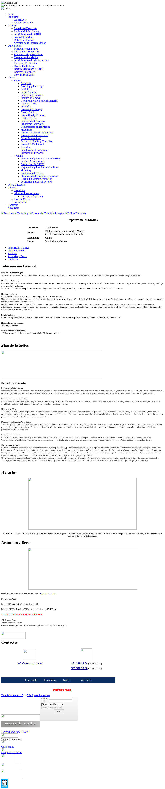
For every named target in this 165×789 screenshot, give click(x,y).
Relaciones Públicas (24, 40)
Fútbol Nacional (29, 92)
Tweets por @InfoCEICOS (15, 731)
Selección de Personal (32, 152)
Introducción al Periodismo (34, 150)
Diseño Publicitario (24, 66)
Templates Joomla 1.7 (12, 695)
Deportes (25, 147)
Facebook (31, 680)
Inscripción (19, 190)
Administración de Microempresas (31, 60)
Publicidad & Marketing (26, 31)
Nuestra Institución (23, 22)
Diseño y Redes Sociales (26, 51)
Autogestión (20, 202)
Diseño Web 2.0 (29, 118)
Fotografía (26, 83)
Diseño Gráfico (28, 112)
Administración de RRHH (27, 34)
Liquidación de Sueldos (33, 121)
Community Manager (31, 109)
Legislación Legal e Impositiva (36, 181)
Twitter (66, 680)
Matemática (26, 129)
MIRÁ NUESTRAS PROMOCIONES (22, 614)
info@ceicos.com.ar (30, 663)
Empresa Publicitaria (24, 71)
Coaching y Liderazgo (32, 86)
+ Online (18, 155)
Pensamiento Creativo (32, 173)
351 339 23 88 (79, 668)
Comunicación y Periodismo (28, 54)
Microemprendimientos (26, 48)
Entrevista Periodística (32, 95)
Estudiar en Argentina (32, 196)
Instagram (50, 680)
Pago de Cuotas (22, 199)
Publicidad (26, 89)
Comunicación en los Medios (35, 126)
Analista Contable (23, 37)
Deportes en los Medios (26, 57)
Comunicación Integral (32, 144)
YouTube (86, 680)
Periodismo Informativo (33, 123)
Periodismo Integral (24, 74)
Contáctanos (7, 746)
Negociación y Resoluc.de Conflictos (39, 167)
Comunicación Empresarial (34, 135)
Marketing (26, 170)
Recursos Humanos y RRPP (28, 69)
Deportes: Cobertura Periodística (37, 132)
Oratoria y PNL (29, 103)
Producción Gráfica (30, 97)
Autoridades (20, 19)
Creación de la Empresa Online (30, 42)
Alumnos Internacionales (26, 193)
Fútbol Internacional (31, 138)
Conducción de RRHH (32, 164)
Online (17, 80)
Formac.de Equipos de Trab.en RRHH (40, 158)
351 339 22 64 (79, 663)
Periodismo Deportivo (25, 28)
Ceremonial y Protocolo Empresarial (39, 100)
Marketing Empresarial (25, 63)
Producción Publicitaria (32, 161)
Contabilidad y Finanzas (33, 115)
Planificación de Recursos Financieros (40, 176)
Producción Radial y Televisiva (36, 141)
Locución (25, 106)
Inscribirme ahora (61, 690)
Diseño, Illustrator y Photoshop (36, 178)
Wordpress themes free (38, 695)
